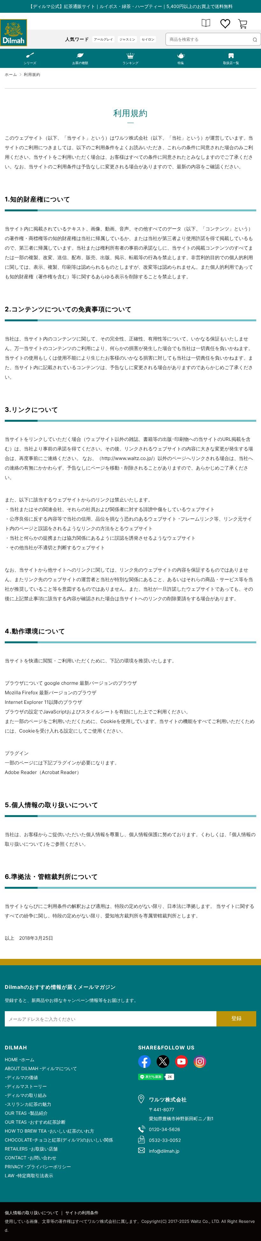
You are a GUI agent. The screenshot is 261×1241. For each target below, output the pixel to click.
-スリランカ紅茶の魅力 (28, 1104)
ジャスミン (127, 39)
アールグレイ (103, 39)
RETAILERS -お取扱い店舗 (31, 1148)
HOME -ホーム (19, 1059)
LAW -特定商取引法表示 (29, 1175)
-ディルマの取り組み (26, 1095)
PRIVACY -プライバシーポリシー (38, 1166)
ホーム (11, 74)
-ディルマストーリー (26, 1086)
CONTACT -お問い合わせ (30, 1157)
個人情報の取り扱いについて (32, 1212)
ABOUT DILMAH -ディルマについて (41, 1068)
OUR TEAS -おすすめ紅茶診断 (35, 1122)
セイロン (148, 39)
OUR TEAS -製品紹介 (26, 1113)
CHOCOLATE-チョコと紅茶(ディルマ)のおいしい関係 (59, 1139)
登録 (236, 1018)
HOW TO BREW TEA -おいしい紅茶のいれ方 (49, 1131)
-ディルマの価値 (21, 1077)
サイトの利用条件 (81, 1212)
